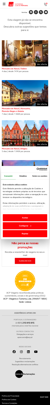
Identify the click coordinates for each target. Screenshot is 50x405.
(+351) (25, 322)
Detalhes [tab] (23, 176)
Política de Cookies (9, 399)
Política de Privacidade (10, 396)
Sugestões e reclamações (25, 361)
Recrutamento (25, 358)
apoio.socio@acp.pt (25, 337)
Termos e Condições (9, 403)
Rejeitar (25, 234)
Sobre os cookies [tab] (39, 176)
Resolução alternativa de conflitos (25, 364)
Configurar (23, 226)
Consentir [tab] (8, 176)
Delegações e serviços (25, 334)
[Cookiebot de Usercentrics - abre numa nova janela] (36, 169)
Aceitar (25, 218)
